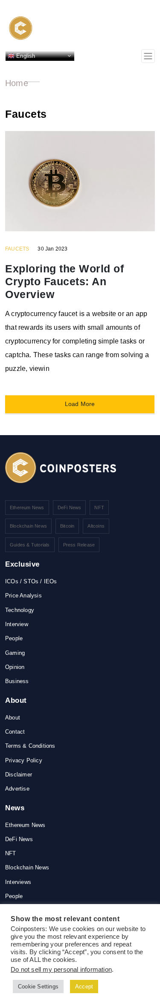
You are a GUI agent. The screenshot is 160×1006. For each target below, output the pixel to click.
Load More (80, 403)
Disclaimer (18, 774)
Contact (15, 731)
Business (17, 681)
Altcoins (96, 525)
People (14, 638)
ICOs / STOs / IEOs (31, 581)
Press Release (79, 544)
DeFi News (69, 507)
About (12, 717)
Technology (19, 610)
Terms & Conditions (30, 746)
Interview (16, 624)
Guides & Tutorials (30, 544)
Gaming (15, 653)
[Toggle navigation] (148, 56)
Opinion (14, 667)
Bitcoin (67, 525)
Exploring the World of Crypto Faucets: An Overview (64, 281)
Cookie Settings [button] (38, 986)
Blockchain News (28, 525)
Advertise (17, 788)
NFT (99, 507)
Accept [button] (84, 986)
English (25, 55)
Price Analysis (23, 595)
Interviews (18, 882)
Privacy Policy (23, 760)
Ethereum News (27, 507)
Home (16, 83)
